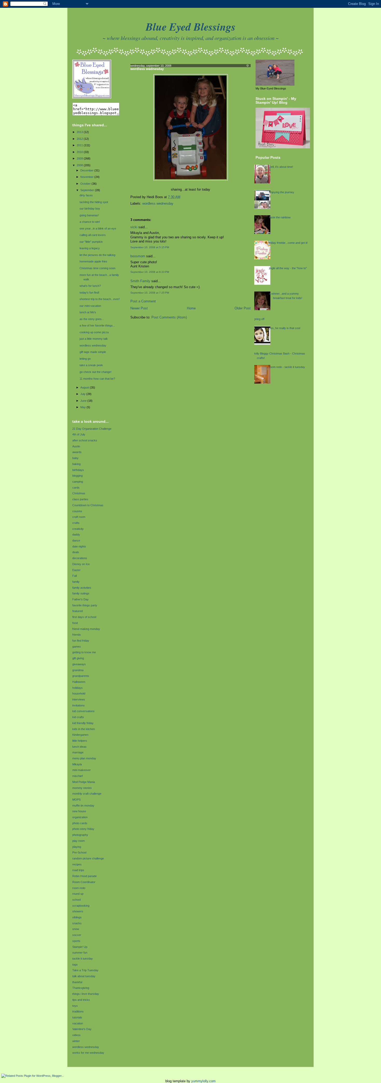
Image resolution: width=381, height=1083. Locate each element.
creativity (78, 528)
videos (76, 1035)
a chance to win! (90, 221)
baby (75, 458)
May (83, 407)
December (87, 170)
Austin (76, 446)
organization (80, 817)
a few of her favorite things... (97, 325)
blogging (77, 475)
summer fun (79, 952)
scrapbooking (80, 905)
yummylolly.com (203, 1081)
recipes (77, 864)
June (83, 400)
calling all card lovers (93, 235)
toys (75, 1005)
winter (76, 1041)
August (85, 387)
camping (77, 481)
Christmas (78, 493)
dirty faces (86, 195)
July (83, 393)
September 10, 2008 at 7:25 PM (149, 292)
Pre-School (79, 852)
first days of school (84, 617)
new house (79, 811)
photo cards (79, 823)
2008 (80, 165)
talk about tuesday (83, 976)
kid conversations (83, 711)
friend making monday (86, 628)
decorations (79, 558)
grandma (77, 670)
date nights (79, 546)
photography (80, 834)
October (85, 183)
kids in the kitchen (83, 729)
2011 (80, 145)
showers (77, 911)
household (78, 693)
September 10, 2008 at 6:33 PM (149, 271)
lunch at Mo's (88, 312)
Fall (74, 575)
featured (77, 611)
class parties (80, 499)
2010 (80, 152)
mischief (77, 775)
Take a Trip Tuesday (85, 970)
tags (75, 964)
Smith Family (140, 281)
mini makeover (81, 770)
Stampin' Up (79, 946)
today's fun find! (89, 292)
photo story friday (83, 828)
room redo (78, 888)
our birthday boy (90, 208)
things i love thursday (85, 993)
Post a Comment (143, 301)
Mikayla (77, 764)
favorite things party (84, 605)
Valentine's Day (81, 1029)
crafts (76, 522)
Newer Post (139, 308)
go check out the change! (95, 371)
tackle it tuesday (82, 958)
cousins (77, 511)
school (76, 899)
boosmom (137, 256)
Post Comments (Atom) (169, 317)
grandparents (80, 675)
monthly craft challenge (86, 793)
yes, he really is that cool (284, 328)
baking (76, 464)
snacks (77, 923)
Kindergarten (80, 734)
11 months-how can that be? (97, 378)
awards (77, 452)
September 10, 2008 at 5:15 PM (149, 247)
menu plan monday (84, 758)
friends (76, 634)
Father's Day (80, 599)
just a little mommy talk (94, 338)
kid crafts (78, 717)
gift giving (78, 658)
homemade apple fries (93, 261)
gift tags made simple (93, 351)
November (87, 176)
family (76, 581)
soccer (76, 934)
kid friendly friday (83, 723)
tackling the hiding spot (94, 202)
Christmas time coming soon (97, 268)
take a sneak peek (91, 365)
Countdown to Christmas (87, 505)
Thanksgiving (80, 987)
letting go (85, 358)
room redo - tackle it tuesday (287, 367)
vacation (77, 1023)
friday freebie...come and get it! (288, 242)
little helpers (79, 740)
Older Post (243, 308)
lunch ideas (79, 746)
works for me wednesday (88, 1052)
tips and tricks (81, 999)
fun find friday (80, 640)
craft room (78, 516)
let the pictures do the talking (97, 254)
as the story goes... (92, 319)
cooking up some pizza (94, 332)
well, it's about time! (281, 166)
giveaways (79, 664)
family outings (80, 593)
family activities (81, 587)
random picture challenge (88, 858)
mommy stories (82, 787)
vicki (133, 227)
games (76, 646)
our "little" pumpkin (91, 241)
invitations (78, 705)
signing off (258, 319)
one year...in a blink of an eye (98, 228)
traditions (78, 1011)
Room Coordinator (83, 882)
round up (77, 893)
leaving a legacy (90, 248)
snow (75, 929)
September (87, 190)
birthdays (78, 469)
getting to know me (84, 652)
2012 (80, 138)
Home (191, 308)
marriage (77, 752)
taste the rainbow (280, 217)
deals (75, 552)
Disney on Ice (81, 564)
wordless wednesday (93, 345)
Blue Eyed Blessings (191, 26)
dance (76, 540)
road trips (78, 870)
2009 (80, 158)
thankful (77, 982)
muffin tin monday (83, 805)
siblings (77, 917)
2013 (80, 132)
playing (76, 846)
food (75, 622)
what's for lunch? (90, 285)
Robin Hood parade (84, 876)
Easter (76, 570)
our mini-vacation (90, 305)
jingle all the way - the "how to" (288, 268)
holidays (77, 687)
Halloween (78, 681)
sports (76, 940)
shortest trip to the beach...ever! (100, 299)
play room (78, 840)
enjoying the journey (281, 192)
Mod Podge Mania (83, 781)
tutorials (77, 1017)
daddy (76, 534)
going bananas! (89, 215)
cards (76, 487)
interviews (78, 699)
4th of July (78, 434)
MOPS (76, 799)
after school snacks (84, 440)
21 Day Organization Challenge (91, 428)
